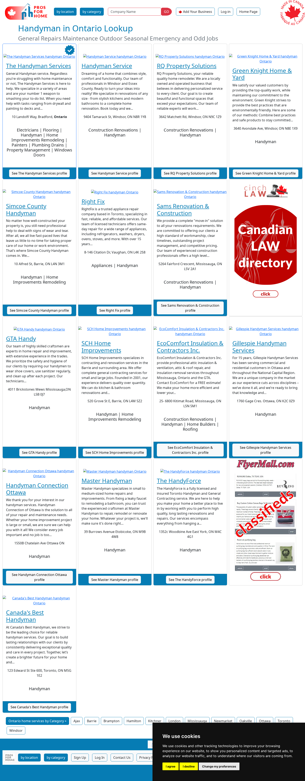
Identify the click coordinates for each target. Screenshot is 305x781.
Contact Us (122, 757)
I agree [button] (170, 766)
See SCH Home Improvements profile (114, 452)
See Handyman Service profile (114, 173)
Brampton (112, 721)
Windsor (16, 730)
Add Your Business (197, 11)
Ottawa (265, 721)
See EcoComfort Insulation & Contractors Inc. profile (190, 450)
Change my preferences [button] (219, 766)
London (174, 721)
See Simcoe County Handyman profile (39, 310)
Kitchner (154, 721)
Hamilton (134, 721)
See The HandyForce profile (190, 579)
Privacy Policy (149, 757)
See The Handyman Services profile (39, 173)
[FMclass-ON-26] (266, 521)
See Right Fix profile (114, 310)
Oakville (245, 721)
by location (65, 11)
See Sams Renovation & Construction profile (190, 308)
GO (166, 11)
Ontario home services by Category (36, 721)
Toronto (284, 721)
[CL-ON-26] (266, 241)
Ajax (76, 721)
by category (92, 11)
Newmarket (223, 721)
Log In (100, 757)
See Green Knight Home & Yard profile (265, 173)
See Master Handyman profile (114, 579)
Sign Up (80, 757)
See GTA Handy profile (39, 452)
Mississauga (197, 721)
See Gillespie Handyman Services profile (265, 450)
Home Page (248, 11)
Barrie (91, 721)
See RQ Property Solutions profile (190, 173)
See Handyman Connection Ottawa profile (39, 577)
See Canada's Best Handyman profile (39, 707)
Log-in (226, 11)
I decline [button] (189, 766)
